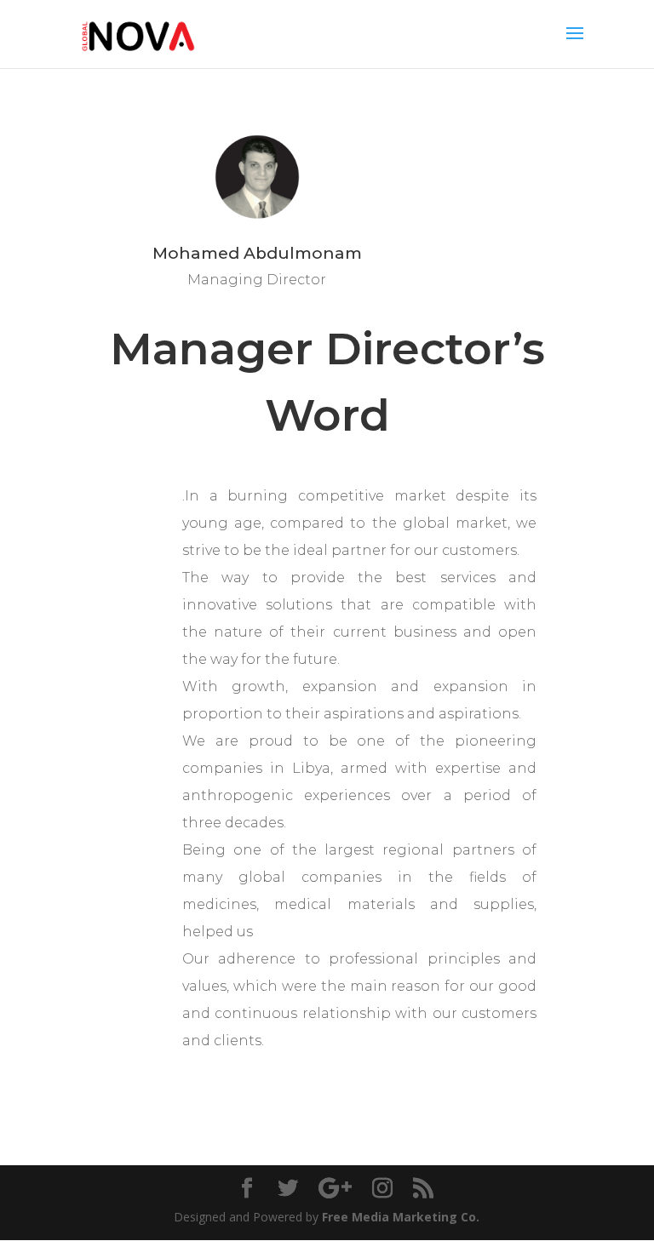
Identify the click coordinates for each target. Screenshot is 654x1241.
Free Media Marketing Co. (400, 1217)
